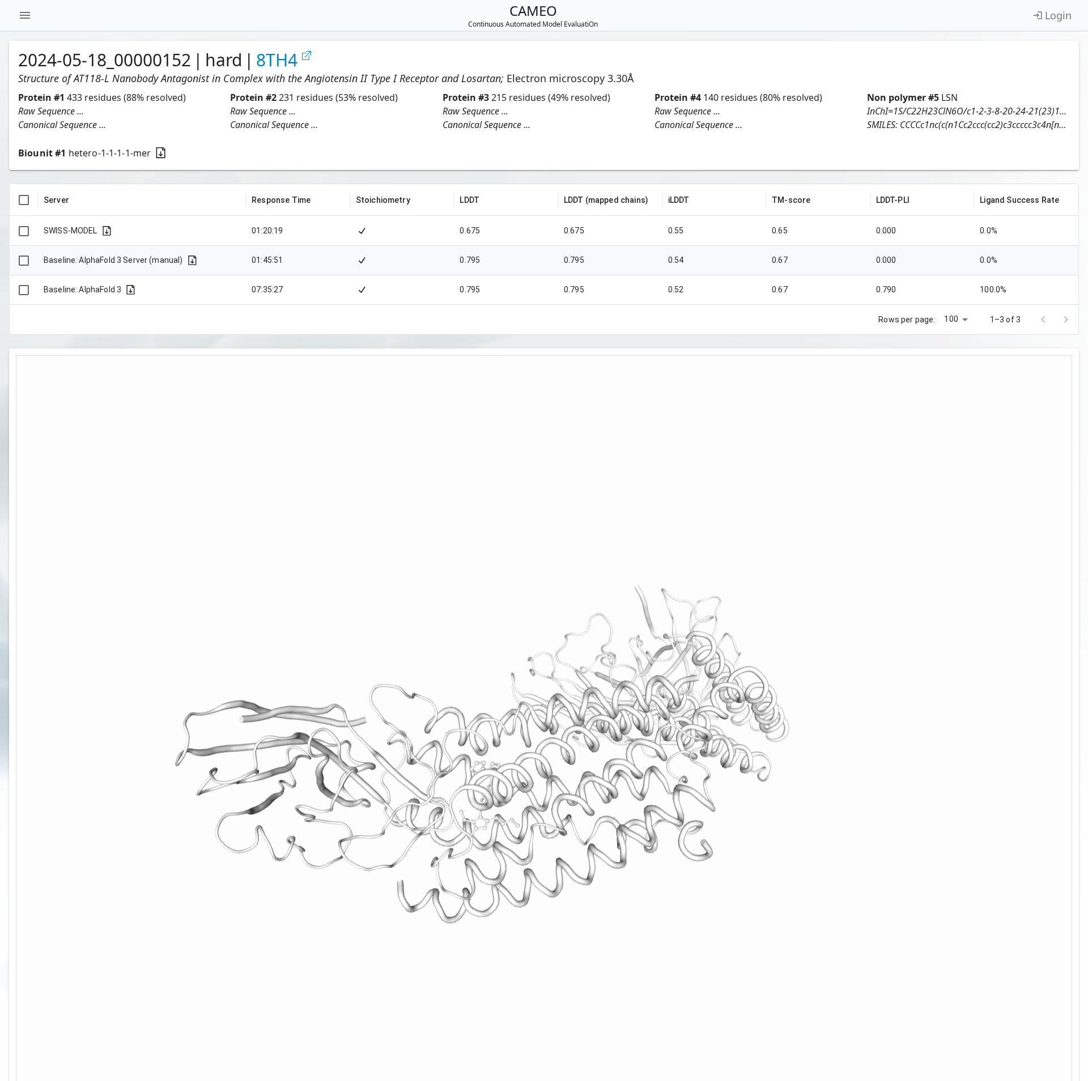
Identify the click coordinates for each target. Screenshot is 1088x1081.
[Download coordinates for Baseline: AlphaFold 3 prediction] (130, 290)
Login (1058, 15)
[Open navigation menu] (25, 15)
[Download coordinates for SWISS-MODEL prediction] (107, 231)
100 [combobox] (951, 319)
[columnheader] (24, 200)
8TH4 (277, 60)
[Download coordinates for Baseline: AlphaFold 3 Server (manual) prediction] (192, 260)
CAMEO (533, 15)
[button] (119, 111)
